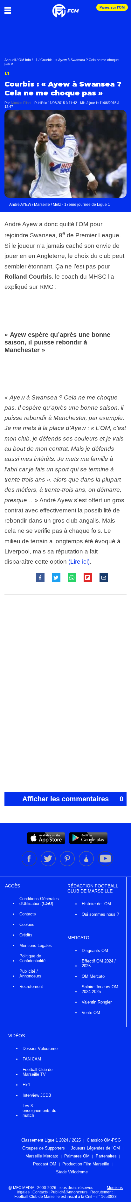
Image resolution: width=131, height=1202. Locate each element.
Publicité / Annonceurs (30, 973)
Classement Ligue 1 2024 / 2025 (51, 1140)
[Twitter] (49, 865)
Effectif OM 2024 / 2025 (99, 963)
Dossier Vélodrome (40, 1048)
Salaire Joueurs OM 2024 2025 (100, 989)
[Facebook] (30, 865)
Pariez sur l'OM (112, 7)
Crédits (25, 935)
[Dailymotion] (87, 865)
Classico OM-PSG (104, 1140)
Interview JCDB (37, 1095)
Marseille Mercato (41, 1156)
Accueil (10, 60)
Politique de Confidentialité (32, 958)
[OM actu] (65, 8)
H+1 (26, 1084)
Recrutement (31, 986)
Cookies (26, 924)
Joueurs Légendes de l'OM (95, 1148)
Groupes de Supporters (43, 1148)
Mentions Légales (35, 945)
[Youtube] (105, 865)
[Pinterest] (68, 865)
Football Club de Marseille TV (37, 1072)
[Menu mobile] (9, 10)
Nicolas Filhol (21, 103)
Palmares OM (77, 1156)
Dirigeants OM (95, 950)
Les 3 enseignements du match (39, 1110)
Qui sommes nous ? (100, 914)
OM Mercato (93, 976)
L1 (36, 60)
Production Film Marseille (85, 1164)
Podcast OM (44, 1164)
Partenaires (106, 1156)
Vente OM (91, 1012)
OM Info (24, 60)
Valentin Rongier (97, 1002)
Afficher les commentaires (72, 799)
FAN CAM (32, 1059)
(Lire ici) (79, 561)
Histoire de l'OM (96, 903)
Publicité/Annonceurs (69, 1192)
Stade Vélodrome (72, 1172)
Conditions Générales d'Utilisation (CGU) (39, 901)
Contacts (27, 914)
